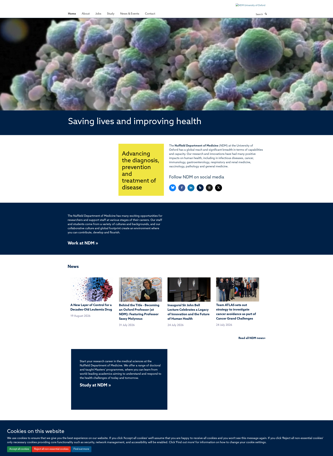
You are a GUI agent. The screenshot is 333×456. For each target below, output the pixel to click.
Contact (150, 13)
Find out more (81, 449)
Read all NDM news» (251, 338)
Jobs (98, 13)
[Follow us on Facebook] (182, 188)
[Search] (266, 14)
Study (110, 13)
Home (72, 13)
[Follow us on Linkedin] (191, 188)
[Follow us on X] (218, 188)
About (86, 13)
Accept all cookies (19, 449)
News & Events (129, 13)
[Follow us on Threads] (209, 188)
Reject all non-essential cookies (51, 449)
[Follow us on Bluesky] (173, 188)
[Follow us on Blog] (200, 188)
